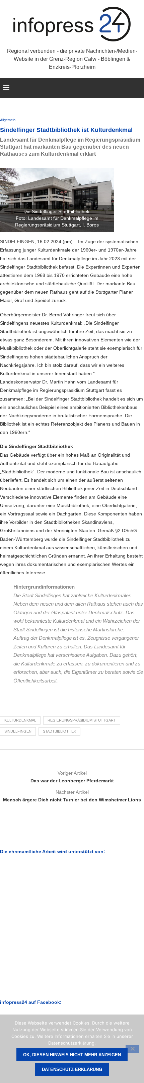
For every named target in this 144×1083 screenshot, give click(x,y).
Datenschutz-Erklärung (72, 1069)
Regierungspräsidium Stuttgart (82, 720)
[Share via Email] (77, 757)
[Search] (137, 88)
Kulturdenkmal (20, 720)
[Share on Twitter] (71, 757)
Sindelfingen (17, 731)
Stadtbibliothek (59, 731)
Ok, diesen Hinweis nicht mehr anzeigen (72, 1054)
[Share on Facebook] (64, 757)
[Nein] (132, 1049)
